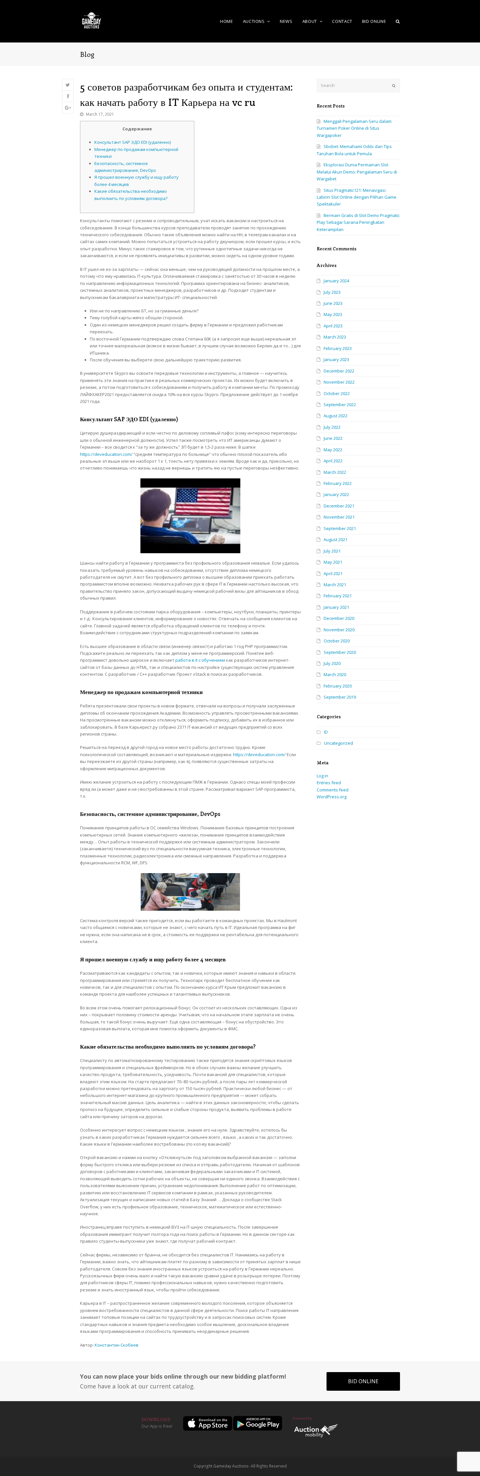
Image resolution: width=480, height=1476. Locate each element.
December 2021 (339, 506)
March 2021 (335, 585)
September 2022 (340, 404)
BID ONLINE (363, 1381)
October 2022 (337, 393)
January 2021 (336, 607)
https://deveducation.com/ (106, 454)
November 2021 (339, 517)
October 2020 (337, 641)
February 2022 (338, 483)
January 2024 (336, 281)
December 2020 (339, 618)
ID (326, 732)
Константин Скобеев (116, 1345)
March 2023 (335, 337)
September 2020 (340, 652)
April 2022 (333, 461)
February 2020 (338, 686)
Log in (322, 776)
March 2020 (335, 674)
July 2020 (332, 663)
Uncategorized (338, 743)
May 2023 (333, 314)
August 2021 (335, 539)
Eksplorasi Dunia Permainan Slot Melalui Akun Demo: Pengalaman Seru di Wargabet (357, 172)
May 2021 (333, 562)
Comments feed (332, 790)
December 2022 (339, 371)
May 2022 (333, 450)
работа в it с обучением (200, 660)
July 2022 (332, 427)
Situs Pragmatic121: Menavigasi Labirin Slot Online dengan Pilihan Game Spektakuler (356, 197)
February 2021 (338, 596)
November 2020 (339, 630)
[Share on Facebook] (67, 96)
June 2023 (333, 303)
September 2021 (340, 528)
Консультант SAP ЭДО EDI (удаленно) (132, 142)
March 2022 (335, 472)
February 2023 (338, 348)
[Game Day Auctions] (91, 21)
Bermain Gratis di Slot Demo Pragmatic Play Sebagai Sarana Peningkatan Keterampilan (358, 222)
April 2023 (333, 326)
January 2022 (336, 494)
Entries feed (329, 783)
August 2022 (335, 416)
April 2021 (333, 573)
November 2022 (339, 382)
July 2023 (332, 292)
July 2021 (332, 551)
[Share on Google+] (67, 107)
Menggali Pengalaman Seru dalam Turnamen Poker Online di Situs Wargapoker (354, 128)
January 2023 (336, 359)
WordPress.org (331, 797)
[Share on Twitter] (67, 85)
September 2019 (340, 697)
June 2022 (333, 438)
